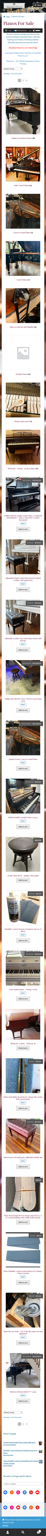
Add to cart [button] (23, 529)
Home (8, 16)
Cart (35, 1530)
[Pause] (6, 30)
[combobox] (23, 1483)
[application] (23, 30)
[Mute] (34, 30)
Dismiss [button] (5, 1525)
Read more (23, 1048)
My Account (7, 1532)
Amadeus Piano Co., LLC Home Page (23, 48)
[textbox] (23, 1483)
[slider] (20, 30)
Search (23, 1532)
